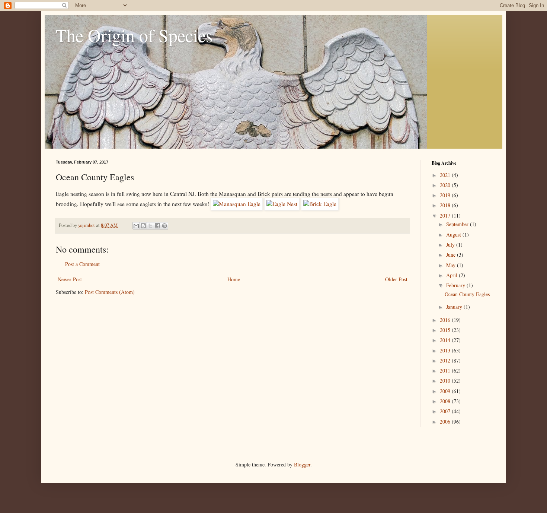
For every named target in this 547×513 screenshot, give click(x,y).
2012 (446, 360)
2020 (446, 185)
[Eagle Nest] (282, 204)
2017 (446, 215)
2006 (446, 421)
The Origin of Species (134, 35)
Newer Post (70, 279)
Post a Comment (82, 263)
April (452, 275)
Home (233, 279)
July (451, 244)
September (458, 224)
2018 (446, 205)
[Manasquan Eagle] (237, 204)
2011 (446, 370)
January (455, 306)
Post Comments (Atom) (110, 291)
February (456, 285)
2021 (446, 174)
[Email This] (136, 225)
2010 (446, 380)
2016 (446, 319)
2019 (446, 195)
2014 (446, 339)
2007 (446, 411)
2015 (446, 329)
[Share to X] (150, 225)
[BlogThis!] (143, 225)
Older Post (396, 279)
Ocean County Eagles (467, 294)
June (451, 254)
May (451, 265)
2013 (446, 350)
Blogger (302, 464)
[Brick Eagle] (320, 204)
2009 (446, 391)
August (454, 234)
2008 (446, 401)
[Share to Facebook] (157, 225)
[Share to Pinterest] (164, 225)
